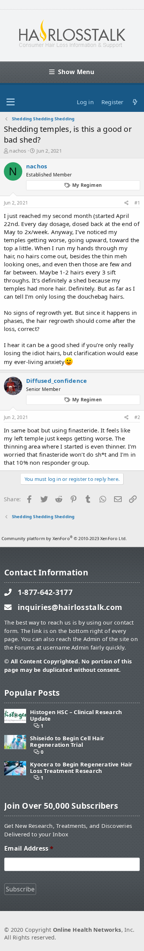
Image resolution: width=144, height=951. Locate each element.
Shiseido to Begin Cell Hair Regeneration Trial (67, 741)
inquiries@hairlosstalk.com (70, 607)
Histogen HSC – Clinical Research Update (76, 715)
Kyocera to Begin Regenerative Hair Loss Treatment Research (81, 768)
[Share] (126, 203)
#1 (137, 203)
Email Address (28, 849)
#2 (137, 417)
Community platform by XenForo (64, 538)
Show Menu (76, 72)
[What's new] (134, 102)
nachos (17, 150)
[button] (11, 102)
